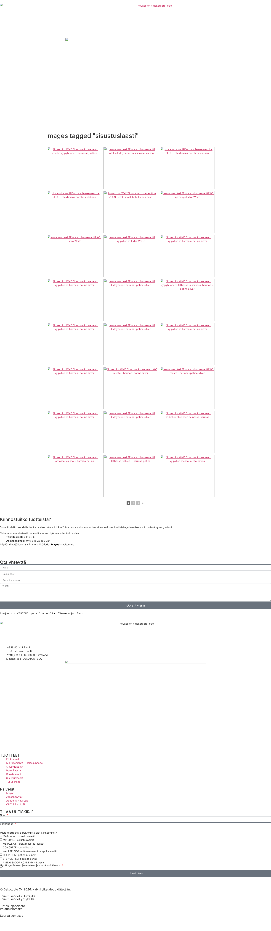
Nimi (3, 815)
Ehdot (81, 613)
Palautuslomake (11, 909)
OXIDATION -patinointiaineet (19, 854)
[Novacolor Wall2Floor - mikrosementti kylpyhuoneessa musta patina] (187, 475)
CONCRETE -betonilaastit (18, 847)
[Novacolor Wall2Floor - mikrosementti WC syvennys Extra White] (187, 211)
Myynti (55, 544)
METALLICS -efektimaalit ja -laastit (23, 843)
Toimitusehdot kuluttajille (17, 896)
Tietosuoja (66, 613)
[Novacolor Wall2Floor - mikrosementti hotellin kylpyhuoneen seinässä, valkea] (74, 167)
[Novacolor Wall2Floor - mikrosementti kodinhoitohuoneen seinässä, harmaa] (187, 431)
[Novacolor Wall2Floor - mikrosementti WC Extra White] (74, 255)
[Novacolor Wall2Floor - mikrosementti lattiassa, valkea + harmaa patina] (74, 475)
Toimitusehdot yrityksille (17, 899)
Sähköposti (7, 824)
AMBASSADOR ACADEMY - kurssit (23, 862)
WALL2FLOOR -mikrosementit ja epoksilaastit (30, 851)
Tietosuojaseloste (12, 906)
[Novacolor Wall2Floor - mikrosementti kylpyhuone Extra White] (130, 255)
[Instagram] (4, 921)
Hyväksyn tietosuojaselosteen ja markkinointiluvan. (30, 865)
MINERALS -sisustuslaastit (18, 839)
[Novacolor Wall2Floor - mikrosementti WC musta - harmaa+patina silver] (130, 387)
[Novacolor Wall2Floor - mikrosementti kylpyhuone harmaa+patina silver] (187, 255)
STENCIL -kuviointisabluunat (20, 858)
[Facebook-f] (12, 921)
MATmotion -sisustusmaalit (19, 836)
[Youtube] (21, 921)
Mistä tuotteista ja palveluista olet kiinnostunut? (28, 832)
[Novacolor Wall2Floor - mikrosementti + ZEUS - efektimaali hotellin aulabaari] (187, 167)
